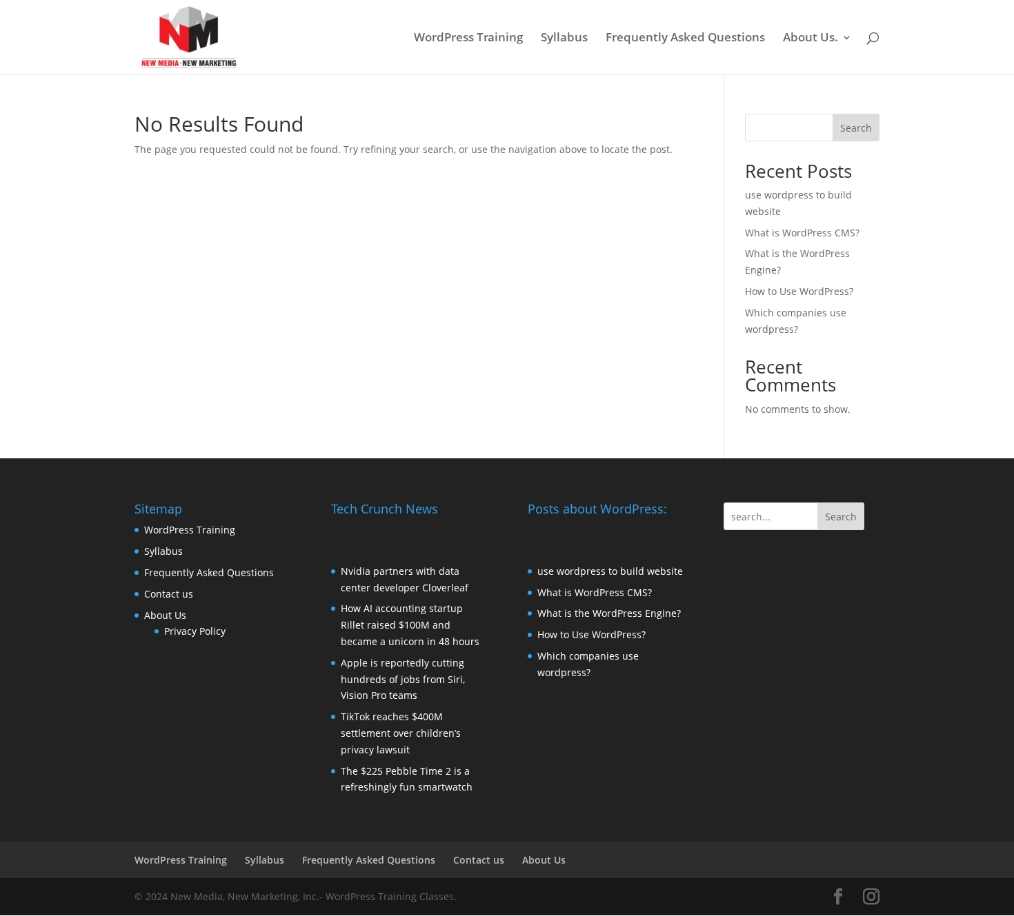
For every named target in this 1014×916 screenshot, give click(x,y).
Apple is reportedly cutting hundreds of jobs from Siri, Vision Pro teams (403, 679)
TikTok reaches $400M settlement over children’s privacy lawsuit (401, 733)
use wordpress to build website (610, 571)
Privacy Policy (195, 631)
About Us (165, 615)
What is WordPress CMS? (802, 232)
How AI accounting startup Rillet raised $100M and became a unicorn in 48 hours (410, 625)
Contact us (168, 593)
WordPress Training (468, 38)
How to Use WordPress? (799, 291)
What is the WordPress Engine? (609, 613)
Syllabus (564, 38)
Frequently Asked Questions (685, 38)
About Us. (810, 38)
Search (856, 127)
